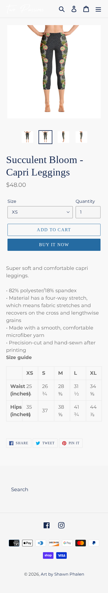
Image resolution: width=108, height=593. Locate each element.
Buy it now (54, 244)
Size (11, 201)
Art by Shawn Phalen (62, 574)
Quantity (85, 201)
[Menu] (98, 8)
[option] (28, 137)
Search (19, 489)
